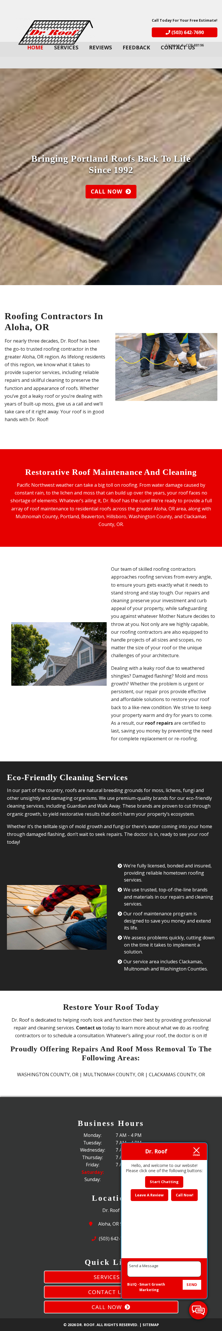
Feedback (136, 47)
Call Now (107, 191)
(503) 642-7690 (187, 32)
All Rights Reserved (117, 1324)
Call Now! (184, 1195)
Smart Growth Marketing (152, 1287)
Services (66, 47)
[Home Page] (55, 32)
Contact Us (178, 47)
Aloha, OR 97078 (117, 1224)
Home (35, 47)
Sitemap (151, 1324)
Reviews (100, 47)
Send (191, 1284)
